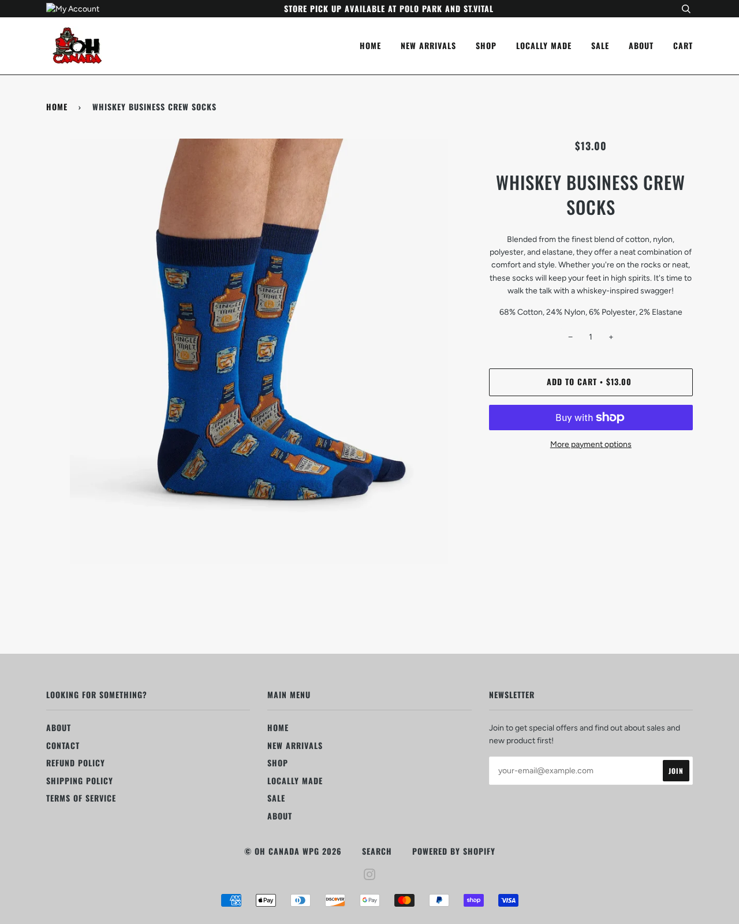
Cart (683, 45)
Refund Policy (75, 763)
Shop (486, 45)
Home (370, 45)
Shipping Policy (79, 780)
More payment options (591, 444)
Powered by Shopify (453, 851)
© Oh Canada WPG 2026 (293, 851)
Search (377, 851)
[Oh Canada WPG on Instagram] (370, 875)
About (641, 45)
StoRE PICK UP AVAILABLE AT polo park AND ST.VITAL (389, 8)
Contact (63, 745)
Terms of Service (81, 798)
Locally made (544, 45)
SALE (600, 45)
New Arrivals (428, 45)
